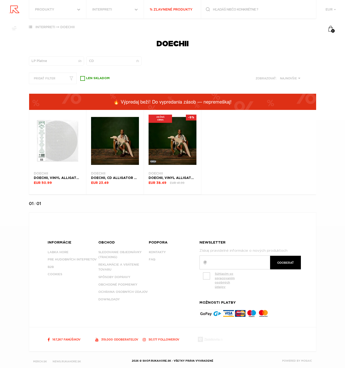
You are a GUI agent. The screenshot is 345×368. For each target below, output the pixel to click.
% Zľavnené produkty (171, 9)
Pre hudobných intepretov (72, 259)
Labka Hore (58, 252)
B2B (51, 267)
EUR (330, 9)
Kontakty (157, 252)
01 (31, 203)
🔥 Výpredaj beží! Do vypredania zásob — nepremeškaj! (172, 101)
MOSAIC (306, 360)
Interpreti (45, 27)
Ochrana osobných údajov (123, 292)
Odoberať (285, 262)
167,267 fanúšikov (65, 339)
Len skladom (98, 78)
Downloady (109, 299)
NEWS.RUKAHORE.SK (67, 361)
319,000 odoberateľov (119, 339)
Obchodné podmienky (117, 284)
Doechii (67, 27)
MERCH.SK (40, 361)
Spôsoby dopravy (114, 277)
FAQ (152, 259)
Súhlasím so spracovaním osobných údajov (225, 280)
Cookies (55, 274)
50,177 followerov (163, 339)
